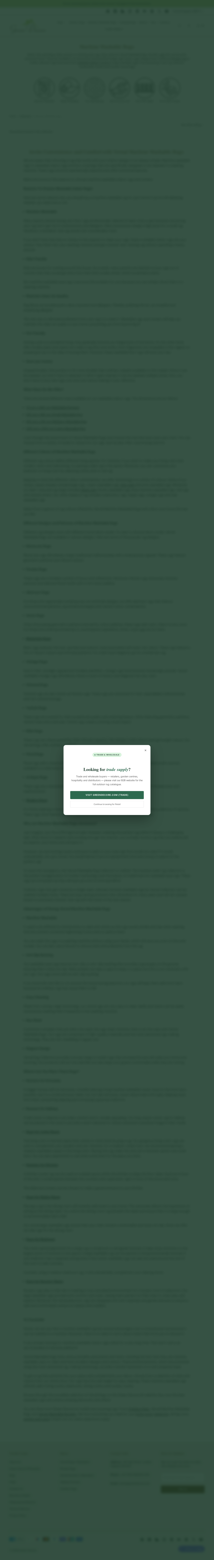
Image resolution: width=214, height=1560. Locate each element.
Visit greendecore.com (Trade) (107, 795)
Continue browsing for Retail (107, 804)
